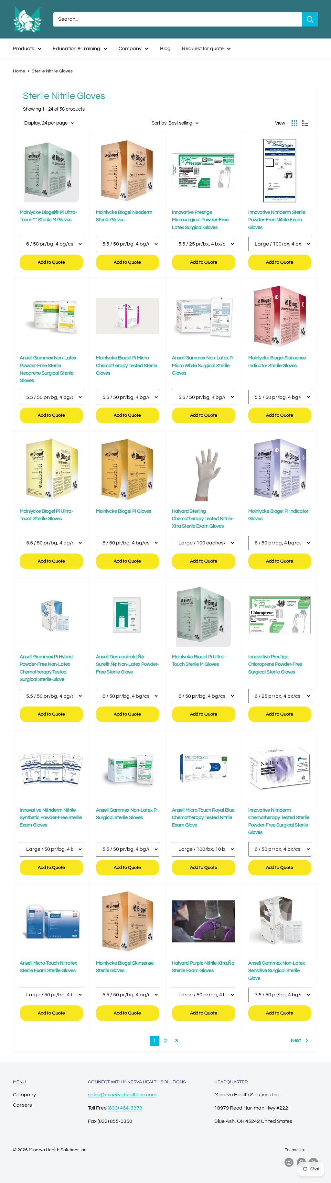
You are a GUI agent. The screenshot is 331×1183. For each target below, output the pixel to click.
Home (19, 71)
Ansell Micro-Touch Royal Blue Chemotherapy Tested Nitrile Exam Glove (203, 818)
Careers (22, 1105)
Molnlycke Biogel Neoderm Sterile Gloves (124, 216)
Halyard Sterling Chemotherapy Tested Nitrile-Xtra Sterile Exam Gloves (203, 519)
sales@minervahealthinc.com (122, 1094)
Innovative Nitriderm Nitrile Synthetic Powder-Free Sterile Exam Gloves (51, 818)
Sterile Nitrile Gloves (52, 71)
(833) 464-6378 (125, 1108)
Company (130, 48)
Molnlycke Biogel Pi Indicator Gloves (278, 515)
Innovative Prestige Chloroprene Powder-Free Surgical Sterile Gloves (275, 664)
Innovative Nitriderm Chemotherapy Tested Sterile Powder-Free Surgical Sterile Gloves (278, 821)
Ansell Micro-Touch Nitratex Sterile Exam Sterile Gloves (48, 967)
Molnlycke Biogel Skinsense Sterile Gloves (125, 967)
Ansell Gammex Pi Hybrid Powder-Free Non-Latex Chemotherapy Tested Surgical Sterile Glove (46, 668)
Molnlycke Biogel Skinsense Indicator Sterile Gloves (277, 362)
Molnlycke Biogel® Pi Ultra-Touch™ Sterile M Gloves (48, 216)
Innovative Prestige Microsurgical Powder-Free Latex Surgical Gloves (200, 220)
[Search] (310, 19)
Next (296, 1040)
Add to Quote (51, 262)
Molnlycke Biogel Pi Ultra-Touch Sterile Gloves (46, 515)
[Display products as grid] (294, 123)
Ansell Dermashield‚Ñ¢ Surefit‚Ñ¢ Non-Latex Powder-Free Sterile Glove (127, 664)
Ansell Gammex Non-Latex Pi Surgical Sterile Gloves (126, 814)
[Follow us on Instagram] (289, 1162)
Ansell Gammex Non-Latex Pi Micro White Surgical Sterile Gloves (202, 366)
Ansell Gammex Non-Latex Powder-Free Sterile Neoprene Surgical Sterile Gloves (48, 369)
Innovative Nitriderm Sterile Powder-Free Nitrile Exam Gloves (276, 220)
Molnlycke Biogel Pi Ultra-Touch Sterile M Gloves (198, 660)
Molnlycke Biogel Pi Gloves (123, 511)
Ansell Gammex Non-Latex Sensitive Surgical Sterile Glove (276, 971)
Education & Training (76, 48)
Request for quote (203, 48)
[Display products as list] (305, 123)
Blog (165, 48)
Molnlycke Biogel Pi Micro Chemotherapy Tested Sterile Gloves (126, 366)
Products (23, 48)
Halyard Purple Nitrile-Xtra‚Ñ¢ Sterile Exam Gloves (203, 967)
